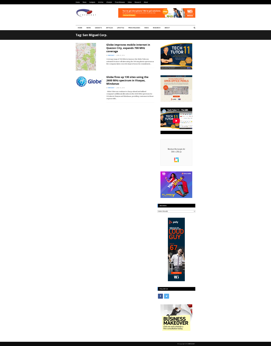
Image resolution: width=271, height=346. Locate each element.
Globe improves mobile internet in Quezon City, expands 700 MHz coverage (128, 48)
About (146, 2)
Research (138, 2)
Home (78, 2)
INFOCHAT (191, 344)
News (84, 2)
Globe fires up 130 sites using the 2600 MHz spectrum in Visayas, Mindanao (127, 80)
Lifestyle (109, 2)
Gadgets (92, 2)
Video (130, 2)
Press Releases (120, 2)
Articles (100, 2)
